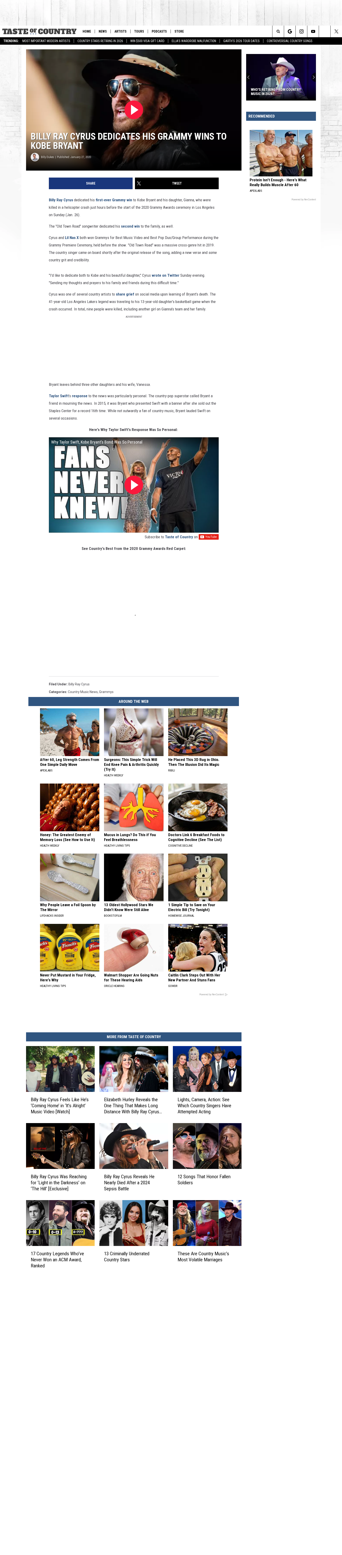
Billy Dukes (47, 157)
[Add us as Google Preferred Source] (289, 31)
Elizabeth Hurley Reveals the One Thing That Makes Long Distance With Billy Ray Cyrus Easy (131, 1106)
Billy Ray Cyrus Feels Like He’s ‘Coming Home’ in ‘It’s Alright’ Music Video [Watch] (60, 1105)
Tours (139, 31)
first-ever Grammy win (114, 200)
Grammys (106, 692)
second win (130, 226)
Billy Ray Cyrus (61, 200)
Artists (120, 31)
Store (179, 31)
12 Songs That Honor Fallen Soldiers (204, 1179)
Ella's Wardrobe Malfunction (194, 41)
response (79, 396)
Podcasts (159, 31)
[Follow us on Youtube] (313, 31)
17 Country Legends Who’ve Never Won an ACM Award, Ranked (57, 1260)
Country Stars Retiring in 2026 (100, 41)
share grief (125, 294)
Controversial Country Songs (289, 41)
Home (87, 31)
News (103, 31)
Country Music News (83, 692)
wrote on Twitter (166, 275)
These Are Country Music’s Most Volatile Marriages (203, 1256)
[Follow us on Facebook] (324, 31)
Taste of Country (179, 537)
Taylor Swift (59, 396)
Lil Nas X (72, 237)
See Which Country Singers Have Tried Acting (278, 92)
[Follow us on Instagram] (301, 31)
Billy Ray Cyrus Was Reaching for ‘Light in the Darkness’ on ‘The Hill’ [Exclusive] (59, 1182)
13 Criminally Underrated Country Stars (126, 1256)
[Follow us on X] (336, 31)
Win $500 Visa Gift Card (147, 41)
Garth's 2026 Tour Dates (241, 41)
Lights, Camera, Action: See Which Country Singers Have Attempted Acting (204, 1105)
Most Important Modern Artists (46, 41)
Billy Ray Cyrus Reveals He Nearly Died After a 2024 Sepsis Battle (129, 1182)
